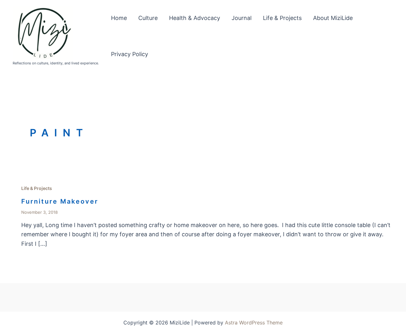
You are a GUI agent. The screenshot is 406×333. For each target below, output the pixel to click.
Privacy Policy (129, 54)
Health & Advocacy (194, 18)
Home (119, 18)
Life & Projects (282, 18)
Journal (242, 18)
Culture (148, 18)
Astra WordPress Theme (254, 322)
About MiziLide (333, 18)
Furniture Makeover (59, 201)
